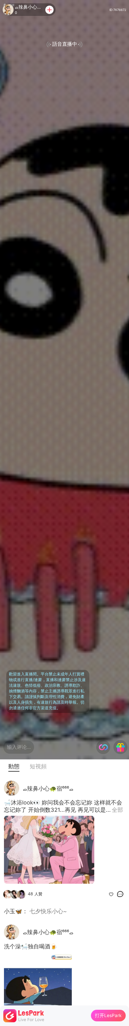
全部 (117, 809)
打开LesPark (108, 1015)
